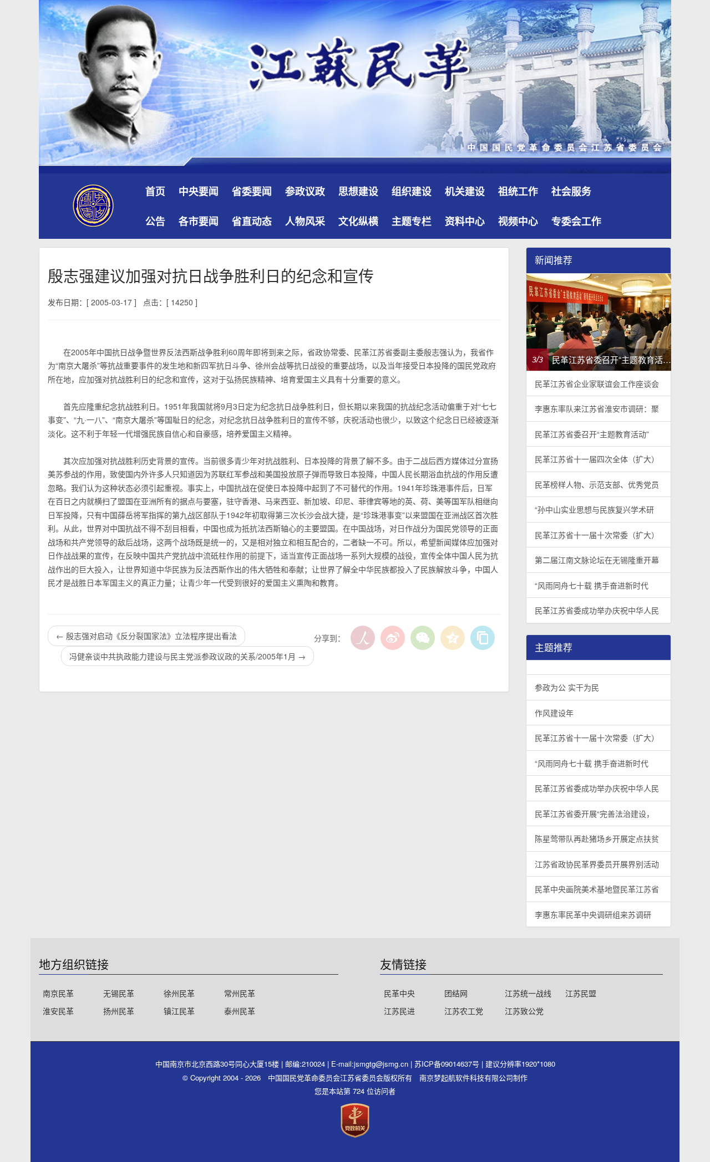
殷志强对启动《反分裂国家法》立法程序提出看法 (146, 635)
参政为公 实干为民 (567, 687)
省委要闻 (252, 191)
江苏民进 (399, 1010)
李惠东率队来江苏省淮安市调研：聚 (597, 408)
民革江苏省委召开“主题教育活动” (592, 433)
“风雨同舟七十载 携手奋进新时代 (591, 585)
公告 (155, 221)
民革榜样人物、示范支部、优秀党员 (597, 484)
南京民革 (58, 993)
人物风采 (305, 221)
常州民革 (239, 993)
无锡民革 (118, 993)
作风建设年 (554, 712)
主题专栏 (412, 221)
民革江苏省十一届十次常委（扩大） (597, 534)
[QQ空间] (452, 638)
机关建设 (465, 191)
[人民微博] (363, 638)
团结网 (456, 993)
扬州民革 (118, 1010)
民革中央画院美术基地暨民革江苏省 (597, 888)
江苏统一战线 (528, 993)
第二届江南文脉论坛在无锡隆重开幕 (597, 559)
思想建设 (358, 191)
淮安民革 (58, 1010)
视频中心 (518, 221)
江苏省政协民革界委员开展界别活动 (597, 863)
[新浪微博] (393, 638)
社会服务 (571, 191)
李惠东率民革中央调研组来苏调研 (593, 914)
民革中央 (399, 993)
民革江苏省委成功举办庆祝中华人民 (597, 610)
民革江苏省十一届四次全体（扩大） (597, 458)
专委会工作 (576, 221)
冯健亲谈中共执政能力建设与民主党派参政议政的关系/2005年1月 (187, 656)
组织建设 (412, 191)
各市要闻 (199, 221)
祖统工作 (518, 191)
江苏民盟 (580, 993)
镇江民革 (179, 1010)
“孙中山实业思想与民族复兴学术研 (594, 509)
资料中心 (465, 221)
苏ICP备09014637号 (447, 1063)
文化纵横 (358, 221)
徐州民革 (179, 993)
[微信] (422, 638)
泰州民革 (239, 1010)
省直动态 (252, 221)
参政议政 (305, 191)
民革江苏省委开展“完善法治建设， (594, 813)
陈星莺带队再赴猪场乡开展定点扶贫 (597, 838)
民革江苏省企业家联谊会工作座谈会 (597, 383)
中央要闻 (199, 191)
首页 (155, 191)
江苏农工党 (463, 1010)
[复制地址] (482, 638)
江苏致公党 (524, 1010)
